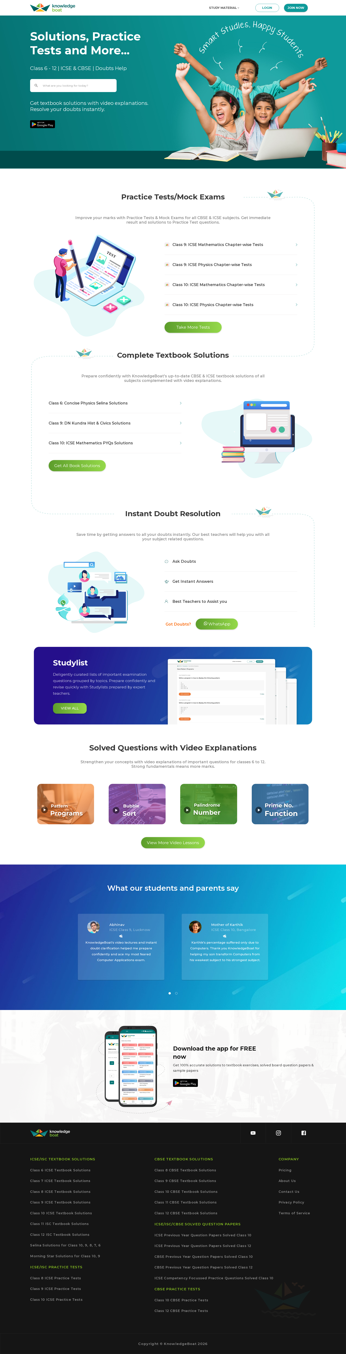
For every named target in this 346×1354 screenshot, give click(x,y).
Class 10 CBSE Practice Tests (181, 1300)
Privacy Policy (291, 1202)
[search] (36, 85)
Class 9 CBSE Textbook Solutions (185, 1181)
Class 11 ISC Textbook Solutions (59, 1224)
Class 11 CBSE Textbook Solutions (185, 1202)
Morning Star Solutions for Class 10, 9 (65, 1256)
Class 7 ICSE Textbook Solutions (60, 1181)
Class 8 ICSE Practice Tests (55, 1278)
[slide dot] (169, 993)
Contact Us (289, 1192)
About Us (287, 1181)
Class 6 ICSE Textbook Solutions (60, 1170)
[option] (121, 979)
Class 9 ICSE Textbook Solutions (60, 1202)
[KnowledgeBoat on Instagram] (278, 1133)
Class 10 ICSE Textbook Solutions (61, 1213)
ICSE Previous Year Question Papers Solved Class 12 (202, 1246)
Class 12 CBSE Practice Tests (181, 1311)
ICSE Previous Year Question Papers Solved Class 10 (203, 1235)
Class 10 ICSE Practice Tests (56, 1299)
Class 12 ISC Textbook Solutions (60, 1235)
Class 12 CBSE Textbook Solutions (186, 1213)
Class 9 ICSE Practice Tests (55, 1289)
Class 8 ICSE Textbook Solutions (60, 1192)
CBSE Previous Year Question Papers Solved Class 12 (203, 1267)
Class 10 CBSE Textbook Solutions (186, 1192)
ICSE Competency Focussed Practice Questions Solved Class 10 (214, 1278)
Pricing (285, 1170)
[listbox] (173, 947)
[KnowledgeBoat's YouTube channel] (253, 1133)
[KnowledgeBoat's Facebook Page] (303, 1133)
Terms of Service (294, 1213)
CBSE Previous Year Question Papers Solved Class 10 (203, 1257)
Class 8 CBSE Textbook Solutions (185, 1170)
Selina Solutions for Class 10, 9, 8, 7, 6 (65, 1245)
